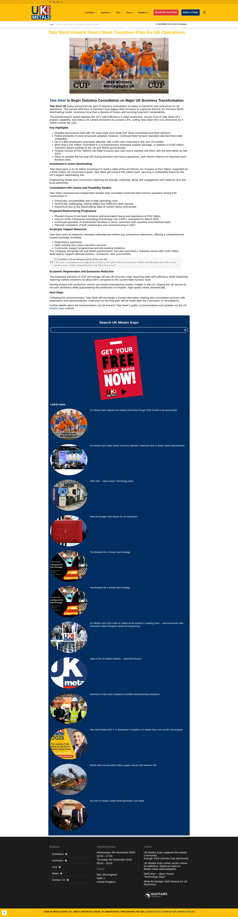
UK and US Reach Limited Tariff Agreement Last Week (117, 801)
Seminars (57, 860)
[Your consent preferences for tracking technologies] (4, 912)
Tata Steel (58, 100)
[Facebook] (54, 2)
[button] (166, 12)
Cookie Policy (153, 912)
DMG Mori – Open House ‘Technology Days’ (112, 481)
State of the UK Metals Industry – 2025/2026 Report (115, 658)
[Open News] (133, 12)
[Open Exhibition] (96, 12)
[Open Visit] (121, 12)
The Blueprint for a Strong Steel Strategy (110, 552)
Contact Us (58, 879)
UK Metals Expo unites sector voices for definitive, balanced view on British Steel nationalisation (137, 445)
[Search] (185, 330)
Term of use (169, 912)
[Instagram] (61, 2)
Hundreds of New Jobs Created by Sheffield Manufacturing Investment (125, 694)
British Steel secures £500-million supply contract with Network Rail (123, 765)
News (55, 873)
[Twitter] (50, 2)
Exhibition (58, 854)
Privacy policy (186, 912)
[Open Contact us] (148, 12)
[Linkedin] (58, 2)
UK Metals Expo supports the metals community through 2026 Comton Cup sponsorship (134, 410)
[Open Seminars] (111, 12)
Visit (54, 866)
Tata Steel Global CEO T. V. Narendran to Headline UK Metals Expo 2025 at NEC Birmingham (136, 729)
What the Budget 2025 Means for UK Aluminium (113, 516)
